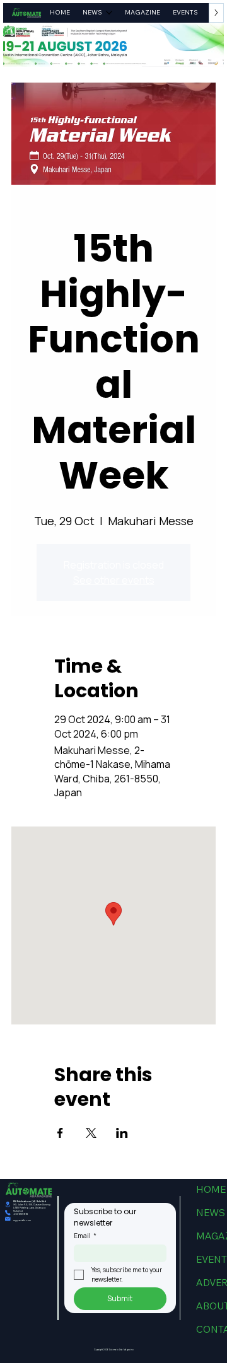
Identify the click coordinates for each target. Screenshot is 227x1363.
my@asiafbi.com (22, 1220)
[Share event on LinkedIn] (122, 1133)
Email (85, 1235)
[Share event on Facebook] (60, 1133)
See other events (113, 580)
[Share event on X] (91, 1133)
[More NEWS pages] (109, 12)
